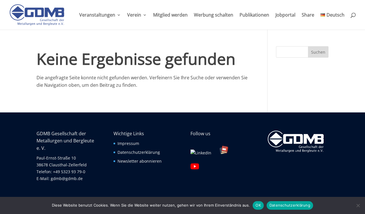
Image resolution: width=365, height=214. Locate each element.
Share (308, 15)
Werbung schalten (213, 15)
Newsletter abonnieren (139, 161)
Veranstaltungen (97, 15)
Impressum (128, 143)
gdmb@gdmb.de (67, 178)
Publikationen (254, 15)
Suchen (318, 52)
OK (258, 205)
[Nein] (358, 205)
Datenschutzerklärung (138, 152)
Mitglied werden (170, 15)
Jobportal (285, 15)
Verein (134, 15)
